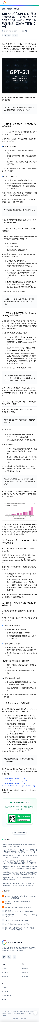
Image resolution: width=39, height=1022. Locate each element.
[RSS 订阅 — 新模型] (14, 957)
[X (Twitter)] (4, 957)
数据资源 (5, 976)
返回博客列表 (21, 832)
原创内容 (25, 972)
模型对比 (5, 972)
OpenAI (15, 35)
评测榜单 (5, 968)
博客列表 (9, 9)
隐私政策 (5, 991)
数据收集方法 (6, 995)
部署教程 (25, 968)
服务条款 (23, 1019)
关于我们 (5, 988)
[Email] (9, 957)
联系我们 (5, 999)
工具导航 (25, 976)
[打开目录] (35, 1013)
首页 (3, 9)
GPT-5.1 (7, 35)
